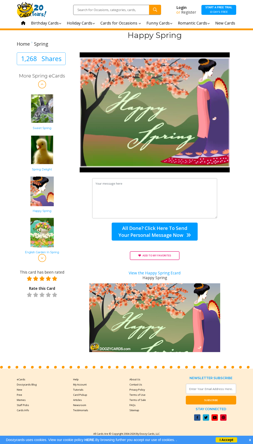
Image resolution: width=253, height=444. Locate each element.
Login (181, 7)
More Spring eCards (42, 76)
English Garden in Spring (42, 252)
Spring (41, 44)
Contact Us (135, 384)
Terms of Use (137, 394)
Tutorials (78, 389)
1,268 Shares (41, 58)
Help (76, 379)
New (19, 389)
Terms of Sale (137, 399)
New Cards (225, 23)
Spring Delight (42, 169)
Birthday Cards (45, 23)
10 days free (218, 9)
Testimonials (80, 410)
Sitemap (134, 410)
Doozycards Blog (27, 384)
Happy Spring (42, 211)
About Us (134, 379)
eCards (21, 379)
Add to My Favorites (157, 255)
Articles (77, 399)
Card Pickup (80, 394)
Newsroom (79, 405)
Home (23, 44)
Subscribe (211, 400)
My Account (80, 384)
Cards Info (23, 410)
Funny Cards (158, 23)
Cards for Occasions (119, 23)
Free (19, 394)
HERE (89, 440)
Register (188, 12)
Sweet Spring (42, 128)
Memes (21, 399)
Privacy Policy (137, 389)
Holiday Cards (79, 23)
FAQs (132, 405)
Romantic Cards (192, 23)
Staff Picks (23, 405)
